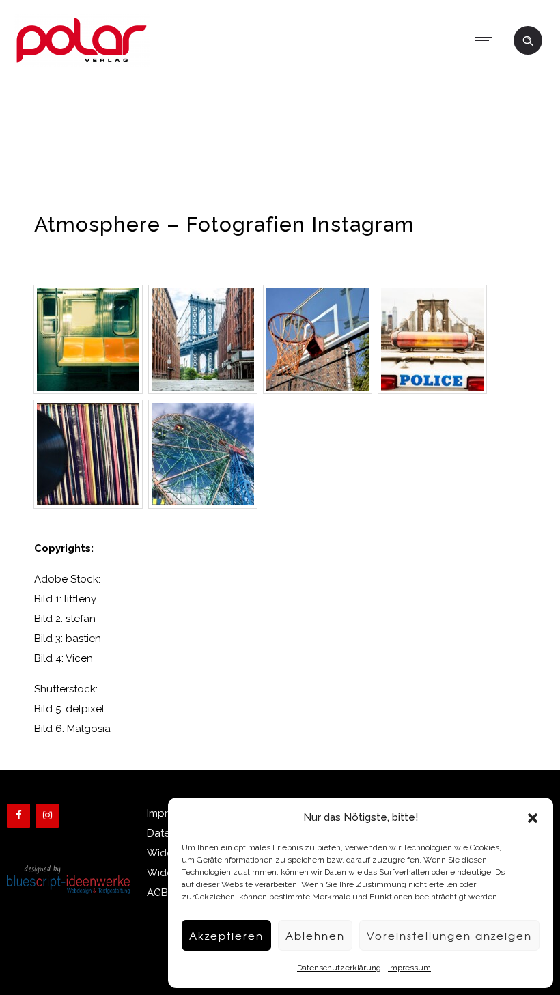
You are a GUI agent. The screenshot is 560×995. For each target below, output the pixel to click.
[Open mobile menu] (489, 40)
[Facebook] (18, 816)
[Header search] (528, 39)
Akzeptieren (226, 935)
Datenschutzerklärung (339, 967)
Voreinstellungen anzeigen (449, 935)
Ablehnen (315, 935)
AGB (157, 892)
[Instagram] (47, 816)
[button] (533, 818)
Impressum (409, 967)
